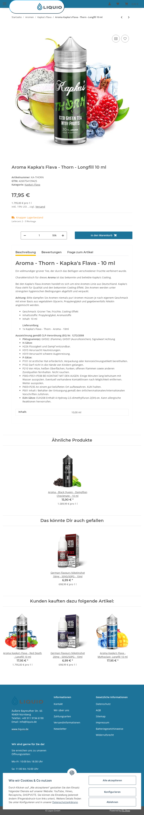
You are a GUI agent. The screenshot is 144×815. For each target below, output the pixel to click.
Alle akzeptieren (112, 780)
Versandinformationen (67, 722)
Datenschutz (103, 704)
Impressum (102, 722)
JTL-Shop (126, 810)
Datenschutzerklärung (65, 802)
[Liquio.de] (36, 7)
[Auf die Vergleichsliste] (116, 38)
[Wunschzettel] (118, 3)
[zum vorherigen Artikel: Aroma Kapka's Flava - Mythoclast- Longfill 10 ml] (121, 17)
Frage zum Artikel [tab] (80, 252)
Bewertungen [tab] (51, 252)
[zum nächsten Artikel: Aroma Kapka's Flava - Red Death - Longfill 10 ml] (128, 17)
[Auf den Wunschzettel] (125, 38)
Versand (40, 206)
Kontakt (58, 704)
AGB (98, 710)
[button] (110, 3)
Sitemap (101, 716)
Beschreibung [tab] (25, 252)
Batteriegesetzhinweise (109, 728)
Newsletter (60, 728)
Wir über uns (61, 710)
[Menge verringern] (25, 235)
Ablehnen (112, 801)
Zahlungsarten (62, 716)
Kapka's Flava (32, 184)
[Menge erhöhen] (63, 235)
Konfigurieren (112, 791)
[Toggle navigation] (4, 2)
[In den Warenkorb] (14, 29)
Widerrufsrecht (105, 735)
